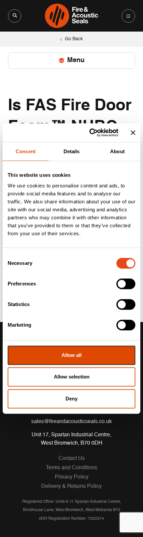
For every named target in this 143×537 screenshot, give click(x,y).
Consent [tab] (26, 151)
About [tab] (117, 151)
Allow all (71, 355)
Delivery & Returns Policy (71, 486)
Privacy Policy (71, 477)
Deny (71, 398)
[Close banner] (133, 132)
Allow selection (71, 376)
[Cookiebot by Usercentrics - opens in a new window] (90, 132)
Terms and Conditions (71, 468)
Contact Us (72, 458)
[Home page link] (71, 16)
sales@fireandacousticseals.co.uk (71, 421)
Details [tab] (72, 151)
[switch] (125, 283)
